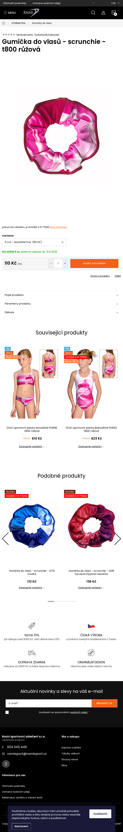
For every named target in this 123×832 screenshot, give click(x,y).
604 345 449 (17, 747)
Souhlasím (100, 814)
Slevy (64, 765)
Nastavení (21, 826)
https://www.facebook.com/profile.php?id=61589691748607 (6, 764)
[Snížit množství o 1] (51, 263)
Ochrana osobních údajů (47, 3)
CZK (113, 3)
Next (117, 538)
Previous (5, 538)
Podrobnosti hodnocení (46, 34)
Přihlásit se (104, 703)
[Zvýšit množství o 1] (65, 263)
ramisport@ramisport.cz (27, 753)
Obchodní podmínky (14, 3)
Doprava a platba (71, 747)
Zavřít (20, 275)
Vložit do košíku (94, 263)
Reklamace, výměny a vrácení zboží (22, 797)
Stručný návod (70, 759)
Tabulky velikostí (71, 753)
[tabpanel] (32, 400)
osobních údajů (78, 712)
